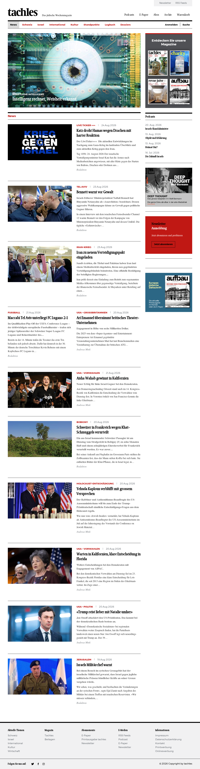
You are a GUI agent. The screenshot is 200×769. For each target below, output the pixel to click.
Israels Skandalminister (156, 129)
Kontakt (160, 743)
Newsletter (165, 3)
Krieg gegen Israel (131, 32)
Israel (41, 25)
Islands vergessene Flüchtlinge (95, 99)
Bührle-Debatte (129, 39)
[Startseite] (23, 12)
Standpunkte (92, 25)
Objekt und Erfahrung (156, 138)
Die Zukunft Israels (154, 156)
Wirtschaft (14, 751)
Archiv (168, 14)
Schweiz (27, 25)
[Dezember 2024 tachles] (158, 64)
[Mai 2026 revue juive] (158, 92)
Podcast (123, 739)
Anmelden (171, 25)
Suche (186, 25)
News (13, 25)
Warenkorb (183, 14)
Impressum (162, 735)
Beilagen (50, 739)
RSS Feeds (181, 3)
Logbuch (110, 25)
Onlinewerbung (164, 751)
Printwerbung (163, 747)
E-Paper (143, 14)
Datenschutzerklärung (168, 739)
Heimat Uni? (151, 147)
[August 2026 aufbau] (180, 92)
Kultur (74, 25)
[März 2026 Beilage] (180, 64)
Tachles (49, 735)
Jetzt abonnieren (163, 244)
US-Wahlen (127, 53)
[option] (130, 70)
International (57, 25)
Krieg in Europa (129, 46)
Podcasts (129, 14)
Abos (156, 14)
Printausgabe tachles (94, 739)
